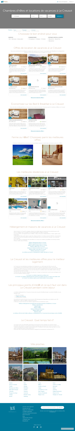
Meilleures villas (37, 311)
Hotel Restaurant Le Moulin (34, 188)
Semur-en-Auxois (13, 384)
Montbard (26, 388)
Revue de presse (26, 414)
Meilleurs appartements (37, 304)
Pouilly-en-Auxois (42, 386)
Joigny (39, 388)
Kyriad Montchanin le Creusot (15, 209)
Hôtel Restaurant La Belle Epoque (35, 209)
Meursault (55, 386)
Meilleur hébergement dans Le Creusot (37, 242)
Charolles (11, 391)
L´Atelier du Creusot (13, 86)
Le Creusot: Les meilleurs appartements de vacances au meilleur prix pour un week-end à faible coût (37, 276)
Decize (10, 396)
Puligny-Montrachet (57, 391)
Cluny (39, 382)
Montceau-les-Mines (13, 388)
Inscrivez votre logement (28, 406)
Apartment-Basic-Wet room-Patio (35, 65)
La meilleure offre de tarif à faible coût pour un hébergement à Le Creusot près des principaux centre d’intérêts (37, 313)
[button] (37, 427)
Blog (24, 416)
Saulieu (25, 384)
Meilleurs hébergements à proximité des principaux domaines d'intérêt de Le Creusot (37, 303)
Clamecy (55, 389)
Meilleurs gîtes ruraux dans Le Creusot (37, 249)
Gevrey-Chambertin (42, 393)
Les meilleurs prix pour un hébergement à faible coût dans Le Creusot (37, 252)
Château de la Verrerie (21, 296)
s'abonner (61, 407)
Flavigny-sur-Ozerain (57, 394)
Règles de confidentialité (28, 409)
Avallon (10, 382)
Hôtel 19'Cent (11, 188)
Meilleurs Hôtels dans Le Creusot (37, 246)
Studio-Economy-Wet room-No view (55, 86)
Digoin (54, 388)
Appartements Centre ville (34, 86)
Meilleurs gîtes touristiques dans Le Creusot (37, 245)
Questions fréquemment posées (30, 413)
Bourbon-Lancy (27, 394)
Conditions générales (27, 411)
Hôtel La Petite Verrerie (52, 209)
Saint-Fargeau (41, 391)
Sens (25, 382)
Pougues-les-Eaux (13, 393)
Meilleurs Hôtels (37, 307)
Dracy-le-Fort (56, 393)
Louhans (25, 389)
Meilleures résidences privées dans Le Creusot (37, 248)
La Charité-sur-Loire (42, 389)
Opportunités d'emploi (27, 417)
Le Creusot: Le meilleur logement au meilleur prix (37, 275)
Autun (54, 382)
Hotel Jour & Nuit (51, 188)
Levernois (26, 393)
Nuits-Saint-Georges (13, 389)
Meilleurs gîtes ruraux (37, 310)
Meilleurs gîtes (37, 306)
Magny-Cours (41, 394)
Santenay (26, 396)
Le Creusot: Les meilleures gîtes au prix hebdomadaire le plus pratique (37, 278)
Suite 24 (49, 65)
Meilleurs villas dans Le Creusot (37, 250)
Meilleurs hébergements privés (37, 309)
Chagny (11, 394)
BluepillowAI (25, 420)
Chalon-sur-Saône (57, 384)
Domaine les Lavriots (33, 120)
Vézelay (25, 386)
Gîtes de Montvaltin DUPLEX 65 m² (16, 120)
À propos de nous (26, 408)
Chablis (10, 386)
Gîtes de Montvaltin (13, 65)
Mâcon (39, 384)
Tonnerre (26, 391)
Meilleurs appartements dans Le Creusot (37, 243)
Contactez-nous (26, 419)
